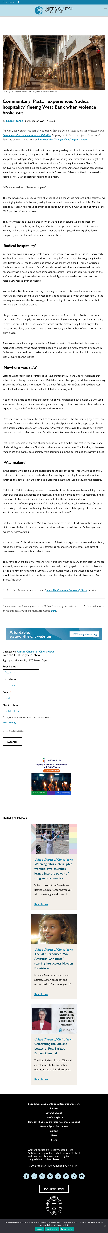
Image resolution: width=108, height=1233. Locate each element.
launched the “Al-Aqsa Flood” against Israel (62, 139)
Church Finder (9, 2)
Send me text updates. (15, 730)
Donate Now (54, 1189)
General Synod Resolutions (54, 1126)
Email (7, 692)
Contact (54, 1130)
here (53, 610)
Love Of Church (54, 1112)
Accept (40, 1229)
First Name (10, 666)
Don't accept (51, 1229)
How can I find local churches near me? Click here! (54, 1121)
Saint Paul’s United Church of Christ (66, 590)
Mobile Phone (11, 704)
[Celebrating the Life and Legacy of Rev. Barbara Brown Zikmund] (54, 1019)
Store (54, 1139)
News (54, 1135)
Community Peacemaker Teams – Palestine (27, 135)
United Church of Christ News (35, 651)
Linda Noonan (14, 121)
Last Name (10, 679)
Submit (12, 742)
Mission (54, 1108)
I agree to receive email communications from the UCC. (29, 717)
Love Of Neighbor (54, 1117)
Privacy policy (67, 1229)
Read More (41, 904)
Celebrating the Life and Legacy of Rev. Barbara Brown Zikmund (50, 1048)
